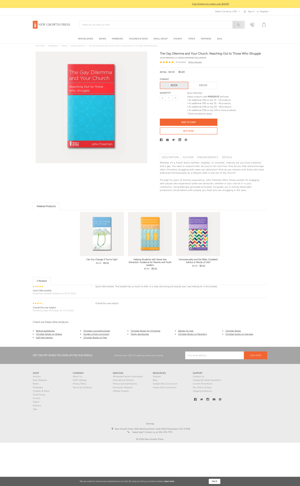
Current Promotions (202, 383)
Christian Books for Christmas (145, 330)
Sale (35, 409)
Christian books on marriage (239, 334)
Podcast (157, 376)
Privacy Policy (79, 383)
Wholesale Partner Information (128, 376)
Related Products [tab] (46, 206)
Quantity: (165, 93)
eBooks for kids (185, 330)
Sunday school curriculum (96, 334)
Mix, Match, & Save (202, 387)
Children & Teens (41, 391)
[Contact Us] (254, 25)
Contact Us (198, 376)
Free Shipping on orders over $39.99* (150, 4)
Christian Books (233, 330)
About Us (77, 376)
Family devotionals (140, 334)
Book (174, 85)
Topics (36, 402)
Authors (37, 376)
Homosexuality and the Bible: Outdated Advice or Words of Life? (198, 261)
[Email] (167, 140)
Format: (164, 79)
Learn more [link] (169, 481)
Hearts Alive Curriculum (164, 387)
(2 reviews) (181, 62)
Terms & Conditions (82, 387)
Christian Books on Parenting (192, 334)
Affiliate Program (121, 391)
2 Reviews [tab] (42, 280)
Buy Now (188, 131)
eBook (203, 85)
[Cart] (263, 25)
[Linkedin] (179, 140)
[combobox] (162, 25)
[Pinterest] (186, 140)
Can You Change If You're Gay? (102, 259)
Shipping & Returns (202, 391)
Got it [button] (214, 481)
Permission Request (122, 387)
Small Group (39, 394)
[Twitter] (173, 140)
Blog (155, 380)
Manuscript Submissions (125, 383)
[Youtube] (214, 399)
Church (36, 398)
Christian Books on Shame (49, 334)
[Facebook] (161, 140)
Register (264, 11)
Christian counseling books (96, 330)
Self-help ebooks (44, 337)
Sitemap (150, 423)
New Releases (40, 380)
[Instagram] (207, 399)
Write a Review (195, 62)
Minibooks (38, 387)
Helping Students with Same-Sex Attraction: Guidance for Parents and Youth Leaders (150, 262)
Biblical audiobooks (45, 330)
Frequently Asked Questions (207, 380)
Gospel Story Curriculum (165, 383)
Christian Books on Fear (95, 337)
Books (36, 383)
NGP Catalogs (80, 380)
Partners (37, 405)
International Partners (123, 380)
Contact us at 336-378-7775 (158, 432)
